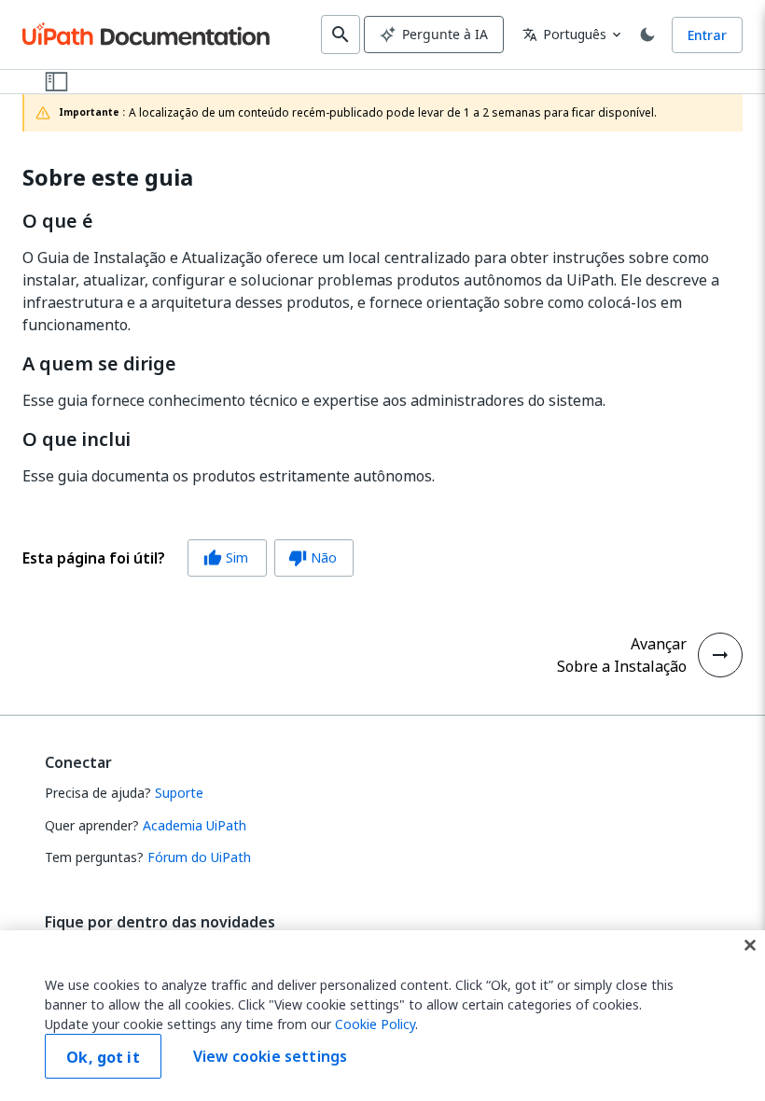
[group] (188, 558)
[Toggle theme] (647, 34)
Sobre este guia (107, 177)
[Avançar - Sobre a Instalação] (720, 655)
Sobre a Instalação (622, 666)
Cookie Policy (375, 1024)
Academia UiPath (194, 825)
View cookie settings (270, 1056)
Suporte (179, 792)
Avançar (659, 644)
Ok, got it (103, 1057)
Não (312, 557)
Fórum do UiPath (199, 857)
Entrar (707, 35)
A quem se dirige (99, 364)
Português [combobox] (564, 34)
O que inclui (76, 439)
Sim (225, 557)
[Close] (750, 945)
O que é (57, 221)
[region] (382, 1015)
